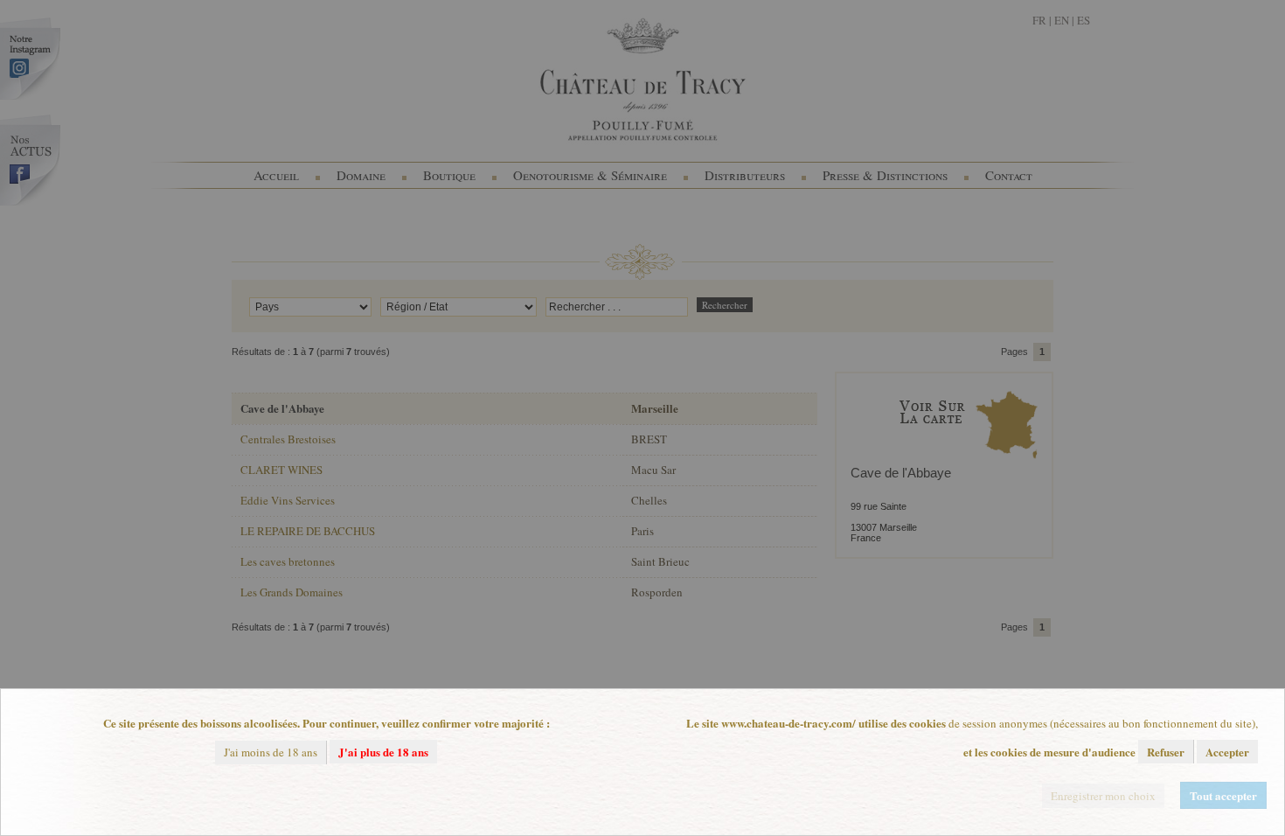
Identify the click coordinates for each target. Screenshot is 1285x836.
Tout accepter (1223, 795)
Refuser (1165, 751)
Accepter (1227, 751)
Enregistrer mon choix (1103, 796)
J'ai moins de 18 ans (270, 752)
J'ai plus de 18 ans (383, 751)
